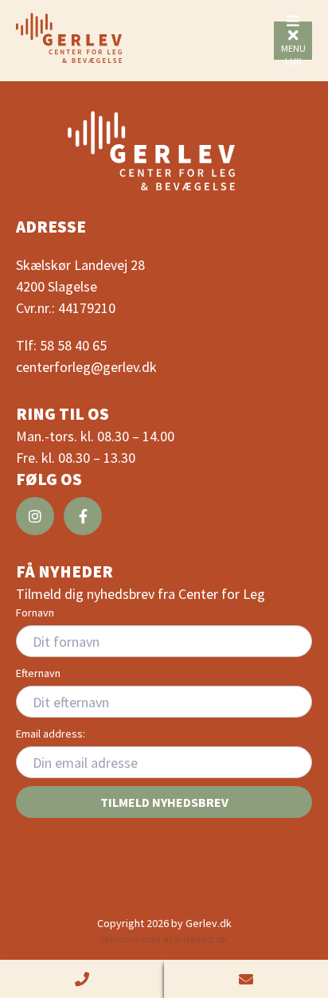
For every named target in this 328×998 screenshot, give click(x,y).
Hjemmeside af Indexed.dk (164, 939)
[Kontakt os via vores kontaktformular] (246, 979)
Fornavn (35, 612)
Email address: (50, 733)
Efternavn (38, 673)
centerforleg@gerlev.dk (86, 367)
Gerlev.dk (208, 923)
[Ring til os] (82, 979)
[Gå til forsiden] (69, 38)
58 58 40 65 (73, 345)
